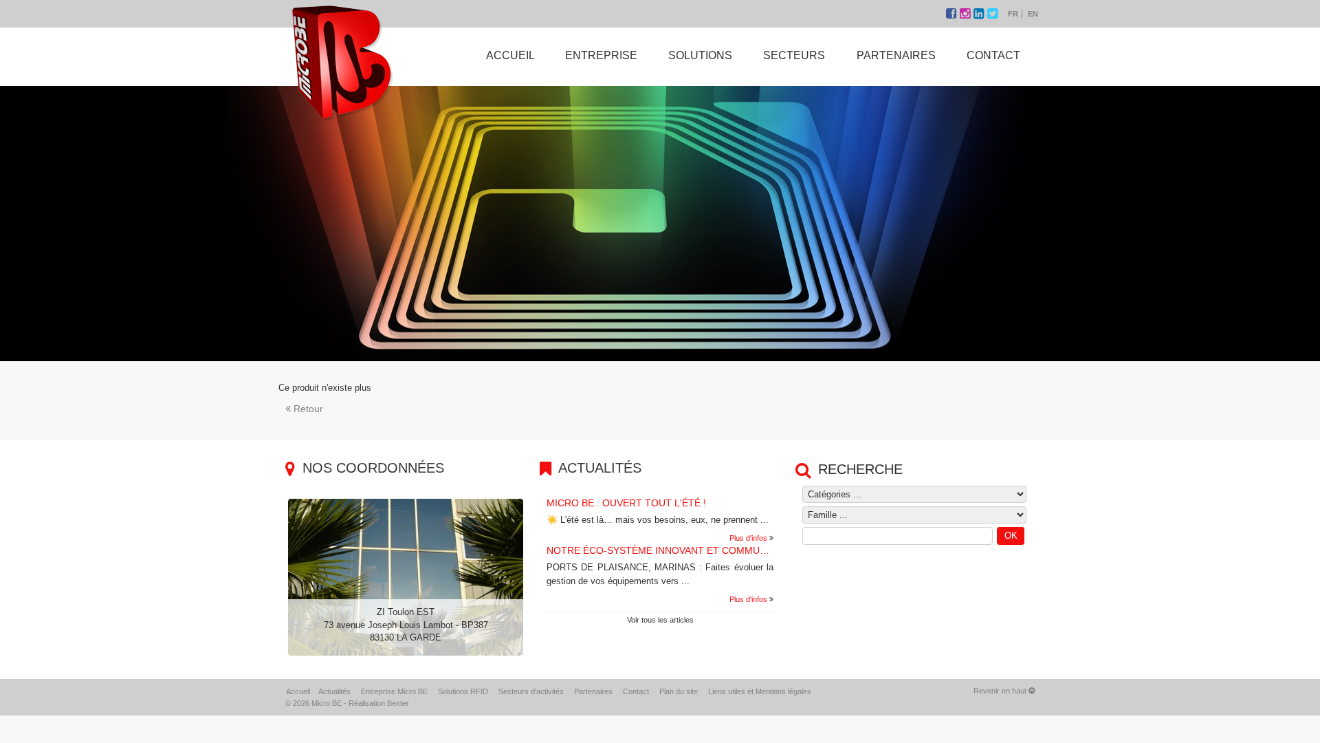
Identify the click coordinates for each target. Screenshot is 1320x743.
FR (1013, 14)
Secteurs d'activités (531, 691)
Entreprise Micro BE (394, 691)
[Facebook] (953, 14)
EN (1033, 14)
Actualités (334, 691)
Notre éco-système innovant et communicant (671, 550)
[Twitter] (992, 14)
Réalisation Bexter (379, 703)
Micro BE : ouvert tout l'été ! (626, 502)
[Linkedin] (980, 14)
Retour (308, 408)
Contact (636, 691)
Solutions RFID (463, 691)
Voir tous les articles (660, 620)
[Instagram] (967, 14)
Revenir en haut (1001, 691)
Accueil (298, 691)
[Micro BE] (341, 61)
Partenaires (593, 691)
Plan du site (678, 691)
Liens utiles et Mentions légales (759, 691)
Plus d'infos (748, 538)
